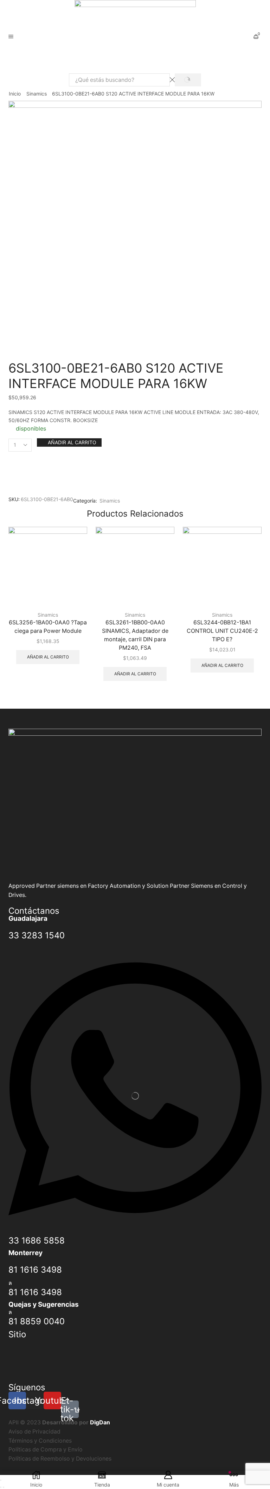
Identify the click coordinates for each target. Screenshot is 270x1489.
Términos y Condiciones (40, 1440)
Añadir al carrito (72, 442)
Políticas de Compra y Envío (45, 1449)
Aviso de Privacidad (34, 1431)
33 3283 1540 (36, 935)
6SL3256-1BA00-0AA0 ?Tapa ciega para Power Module (48, 626)
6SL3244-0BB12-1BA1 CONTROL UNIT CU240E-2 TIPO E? (222, 631)
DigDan (100, 1422)
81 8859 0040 (36, 1321)
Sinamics (36, 94)
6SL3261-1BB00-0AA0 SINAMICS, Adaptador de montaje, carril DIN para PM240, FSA (135, 635)
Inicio (15, 94)
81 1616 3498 (35, 1270)
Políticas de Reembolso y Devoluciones (59, 1458)
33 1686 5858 (36, 1240)
